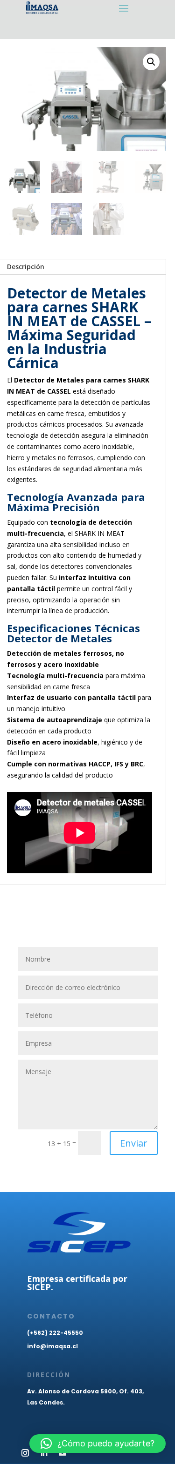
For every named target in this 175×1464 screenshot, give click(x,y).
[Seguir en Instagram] (25, 1452)
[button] (151, 61)
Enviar (133, 1143)
